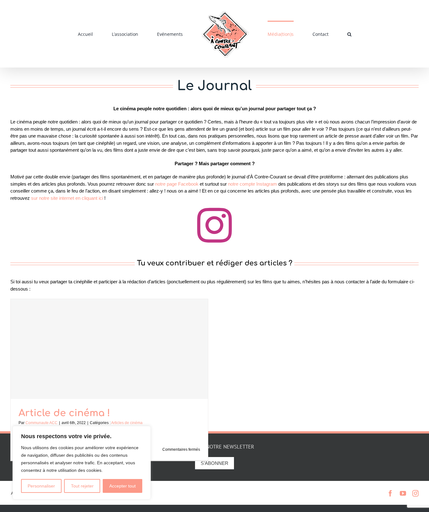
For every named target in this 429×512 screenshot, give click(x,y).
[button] (312, 34)
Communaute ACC (41, 423)
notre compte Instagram (253, 184)
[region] (82, 462)
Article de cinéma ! (64, 413)
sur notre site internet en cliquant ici (67, 198)
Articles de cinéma (127, 423)
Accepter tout (122, 485)
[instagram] (214, 225)
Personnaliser (41, 485)
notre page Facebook (177, 184)
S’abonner (214, 463)
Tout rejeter (82, 485)
